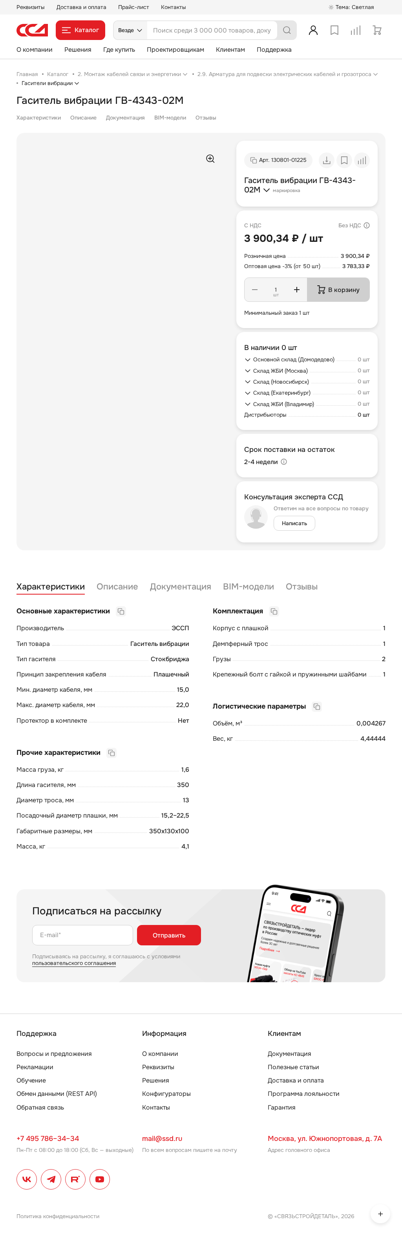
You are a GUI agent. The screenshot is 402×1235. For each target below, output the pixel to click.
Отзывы (206, 117)
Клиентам (230, 49)
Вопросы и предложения (54, 1054)
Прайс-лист (133, 7)
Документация (125, 117)
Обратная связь (40, 1107)
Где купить (119, 49)
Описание (83, 117)
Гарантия (282, 1107)
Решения (77, 49)
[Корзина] (377, 30)
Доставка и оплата (81, 7)
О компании (34, 49)
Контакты (173, 7)
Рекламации (34, 1067)
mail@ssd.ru (162, 1138)
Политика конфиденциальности (57, 1216)
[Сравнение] (355, 30)
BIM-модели (170, 117)
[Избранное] (334, 30)
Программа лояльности (304, 1094)
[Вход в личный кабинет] (313, 30)
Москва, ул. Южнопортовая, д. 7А (325, 1138)
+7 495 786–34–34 (47, 1138)
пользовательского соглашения (74, 963)
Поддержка (274, 49)
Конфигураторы (166, 1094)
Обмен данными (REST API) (56, 1094)
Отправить (169, 935)
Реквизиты (30, 7)
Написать (294, 523)
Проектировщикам (175, 49)
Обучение (31, 1080)
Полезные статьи (293, 1067)
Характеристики (38, 117)
